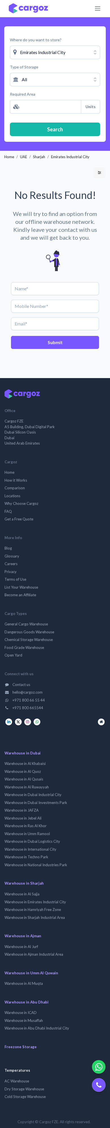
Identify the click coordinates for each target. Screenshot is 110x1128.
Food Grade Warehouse (24, 647)
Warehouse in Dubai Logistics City (32, 841)
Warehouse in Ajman (23, 936)
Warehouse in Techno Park (26, 857)
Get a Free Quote (19, 519)
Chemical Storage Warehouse (29, 639)
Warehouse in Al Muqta (24, 983)
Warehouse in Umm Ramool (27, 833)
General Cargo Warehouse (26, 624)
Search (55, 129)
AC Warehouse (17, 1081)
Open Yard (13, 655)
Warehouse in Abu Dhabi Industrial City (37, 1028)
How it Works (16, 480)
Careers (11, 563)
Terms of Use (15, 579)
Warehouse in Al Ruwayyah (27, 787)
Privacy (11, 571)
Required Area (22, 94)
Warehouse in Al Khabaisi (25, 763)
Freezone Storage (21, 1047)
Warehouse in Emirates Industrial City (35, 902)
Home (9, 157)
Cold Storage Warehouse (25, 1096)
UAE (23, 157)
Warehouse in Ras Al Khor (26, 826)
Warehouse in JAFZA (22, 810)
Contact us (21, 684)
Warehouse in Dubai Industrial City (33, 794)
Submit (55, 342)
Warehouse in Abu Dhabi (27, 1002)
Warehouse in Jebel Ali (23, 818)
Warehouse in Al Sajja (22, 894)
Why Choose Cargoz (21, 503)
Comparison (15, 488)
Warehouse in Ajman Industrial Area (34, 954)
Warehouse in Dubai (23, 753)
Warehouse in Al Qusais (24, 779)
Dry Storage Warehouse (24, 1089)
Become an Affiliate (20, 595)
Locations (12, 496)
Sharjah (39, 157)
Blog (8, 548)
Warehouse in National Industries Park (36, 865)
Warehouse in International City (30, 849)
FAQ (8, 511)
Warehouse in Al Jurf (21, 946)
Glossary (12, 556)
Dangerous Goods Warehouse (29, 632)
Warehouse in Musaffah (24, 1020)
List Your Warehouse (21, 587)
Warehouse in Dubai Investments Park (36, 802)
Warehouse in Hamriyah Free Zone (33, 909)
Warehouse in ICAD (21, 1012)
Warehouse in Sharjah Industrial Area (35, 917)
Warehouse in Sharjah (24, 883)
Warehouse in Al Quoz (23, 771)
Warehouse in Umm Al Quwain (31, 973)
